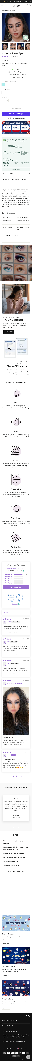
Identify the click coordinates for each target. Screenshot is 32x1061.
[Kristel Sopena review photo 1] (16, 711)
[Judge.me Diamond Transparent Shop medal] (19, 597)
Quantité (5, 97)
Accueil (3, 10)
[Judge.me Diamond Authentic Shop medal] (11, 597)
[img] (7, 619)
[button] (6, 56)
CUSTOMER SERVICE (10, 1021)
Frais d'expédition (6, 63)
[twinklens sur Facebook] (26, 1015)
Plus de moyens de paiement (16, 118)
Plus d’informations (16, 169)
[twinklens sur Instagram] (29, 1015)
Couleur (9, 81)
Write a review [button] (16, 587)
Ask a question (7, 173)
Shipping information (10, 235)
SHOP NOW (6, 943)
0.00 (4, 92)
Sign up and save (9, 1032)
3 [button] (16, 776)
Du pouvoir (6, 89)
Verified (14, 604)
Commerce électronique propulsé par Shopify (20, 1059)
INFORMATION (7, 1026)
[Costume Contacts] (16, 955)
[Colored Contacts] (16, 923)
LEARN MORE (9, 332)
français (8, 1048)
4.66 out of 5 (20, 569)
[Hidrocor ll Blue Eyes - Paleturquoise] (2, 903)
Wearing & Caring (8, 240)
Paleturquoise (3, 84)
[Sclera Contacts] (16, 988)
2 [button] (13, 776)
